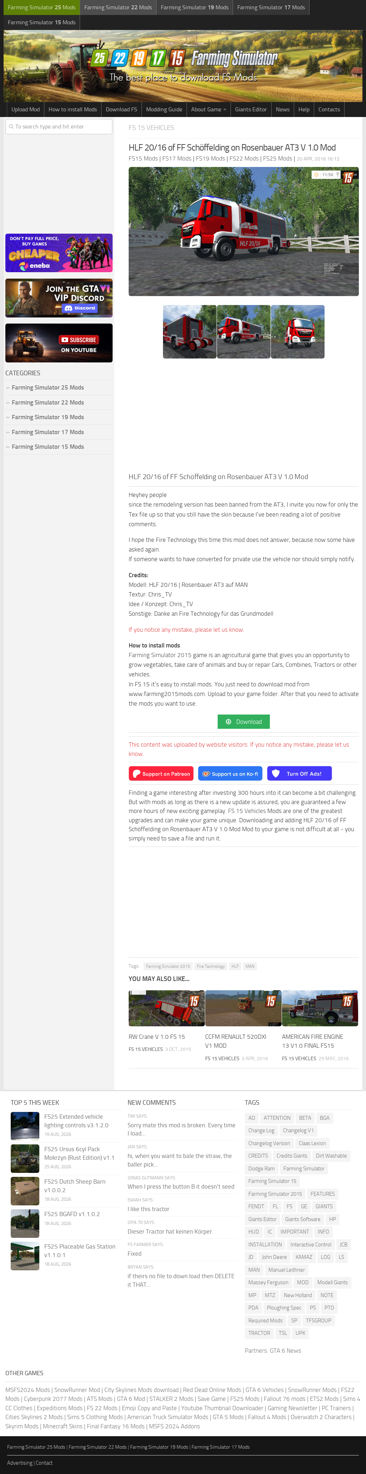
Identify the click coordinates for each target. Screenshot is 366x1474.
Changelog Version (269, 1143)
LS (341, 1257)
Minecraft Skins (63, 1426)
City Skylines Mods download (141, 1389)
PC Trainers (336, 1408)
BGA (325, 1118)
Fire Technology (211, 966)
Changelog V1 (298, 1130)
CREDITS (258, 1156)
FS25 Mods (244, 1398)
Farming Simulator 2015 (160, 655)
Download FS (121, 109)
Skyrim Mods (22, 1426)
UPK (300, 1333)
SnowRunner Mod (77, 1389)
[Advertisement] (244, 418)
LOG (325, 1257)
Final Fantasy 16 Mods (116, 1426)
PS (313, 1308)
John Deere (274, 1257)
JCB (343, 1244)
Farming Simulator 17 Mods (48, 432)
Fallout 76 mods (285, 1398)
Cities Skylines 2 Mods (34, 1416)
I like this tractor (148, 1209)
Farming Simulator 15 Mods (48, 446)
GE (304, 1206)
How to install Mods (73, 109)
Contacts (329, 109)
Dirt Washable (331, 1156)
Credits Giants (292, 1156)
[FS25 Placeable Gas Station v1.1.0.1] (25, 1256)
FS (289, 1206)
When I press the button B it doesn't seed (181, 1186)
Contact (44, 1463)
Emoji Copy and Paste (149, 1408)
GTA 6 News (285, 1350)
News (283, 109)
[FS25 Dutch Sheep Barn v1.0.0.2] (25, 1191)
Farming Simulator (304, 1168)
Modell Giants (332, 1282)
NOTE (327, 1295)
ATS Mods (100, 1398)
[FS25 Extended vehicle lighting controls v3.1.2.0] (25, 1126)
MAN (250, 966)
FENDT (256, 1206)
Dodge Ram (261, 1168)
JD (250, 1257)
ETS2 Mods (324, 1398)
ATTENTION (277, 1118)
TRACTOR (259, 1333)
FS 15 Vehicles (151, 127)
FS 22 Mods (102, 1408)
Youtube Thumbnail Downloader (222, 1408)
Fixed (135, 1253)
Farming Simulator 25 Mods (36, 1447)
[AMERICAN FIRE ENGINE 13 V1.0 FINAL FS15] (320, 1008)
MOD (303, 1282)
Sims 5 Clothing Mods (95, 1416)
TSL (283, 1333)
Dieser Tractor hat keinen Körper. (170, 1231)
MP (252, 1295)
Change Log (261, 1130)
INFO (323, 1232)
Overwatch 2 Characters (321, 1416)
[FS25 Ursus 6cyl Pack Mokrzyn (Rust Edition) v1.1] (25, 1158)
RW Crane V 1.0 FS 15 (157, 1036)
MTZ (270, 1295)
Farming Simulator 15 (272, 1181)
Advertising (20, 1463)
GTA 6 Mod (131, 1398)
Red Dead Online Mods (212, 1389)
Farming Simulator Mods (41, 7)
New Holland (298, 1295)
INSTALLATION (265, 1244)
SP (294, 1320)
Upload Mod (25, 109)
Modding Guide (164, 109)
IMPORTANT (295, 1232)
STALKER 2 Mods (171, 1398)
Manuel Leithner (286, 1270)
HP (332, 1219)
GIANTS (324, 1206)
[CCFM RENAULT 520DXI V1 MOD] (243, 1008)
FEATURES (323, 1194)
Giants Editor (251, 109)
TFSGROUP (318, 1320)
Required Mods (265, 1320)
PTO (329, 1308)
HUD (253, 1232)
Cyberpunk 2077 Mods (53, 1398)
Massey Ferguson (268, 1282)
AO (251, 1118)
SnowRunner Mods (312, 1389)
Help (304, 109)
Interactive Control (311, 1244)
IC (270, 1232)
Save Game (212, 1398)
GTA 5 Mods (228, 1416)
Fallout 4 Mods (267, 1416)
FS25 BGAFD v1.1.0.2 (72, 1214)
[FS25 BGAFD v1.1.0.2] (25, 1223)
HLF (235, 966)
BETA (305, 1118)
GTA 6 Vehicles (265, 1389)
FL (275, 1206)
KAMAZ (304, 1257)
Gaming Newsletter (292, 1408)
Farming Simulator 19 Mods (48, 417)
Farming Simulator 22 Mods (48, 402)
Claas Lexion (312, 1143)
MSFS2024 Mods (27, 1389)
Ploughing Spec (284, 1308)
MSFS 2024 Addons (174, 1426)
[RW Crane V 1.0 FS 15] (167, 1008)
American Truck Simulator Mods (167, 1416)
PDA (253, 1308)
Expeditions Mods (60, 1408)
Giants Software (303, 1219)
